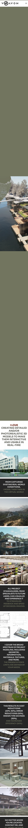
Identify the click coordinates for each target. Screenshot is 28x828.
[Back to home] (10, 3)
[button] (26, 3)
